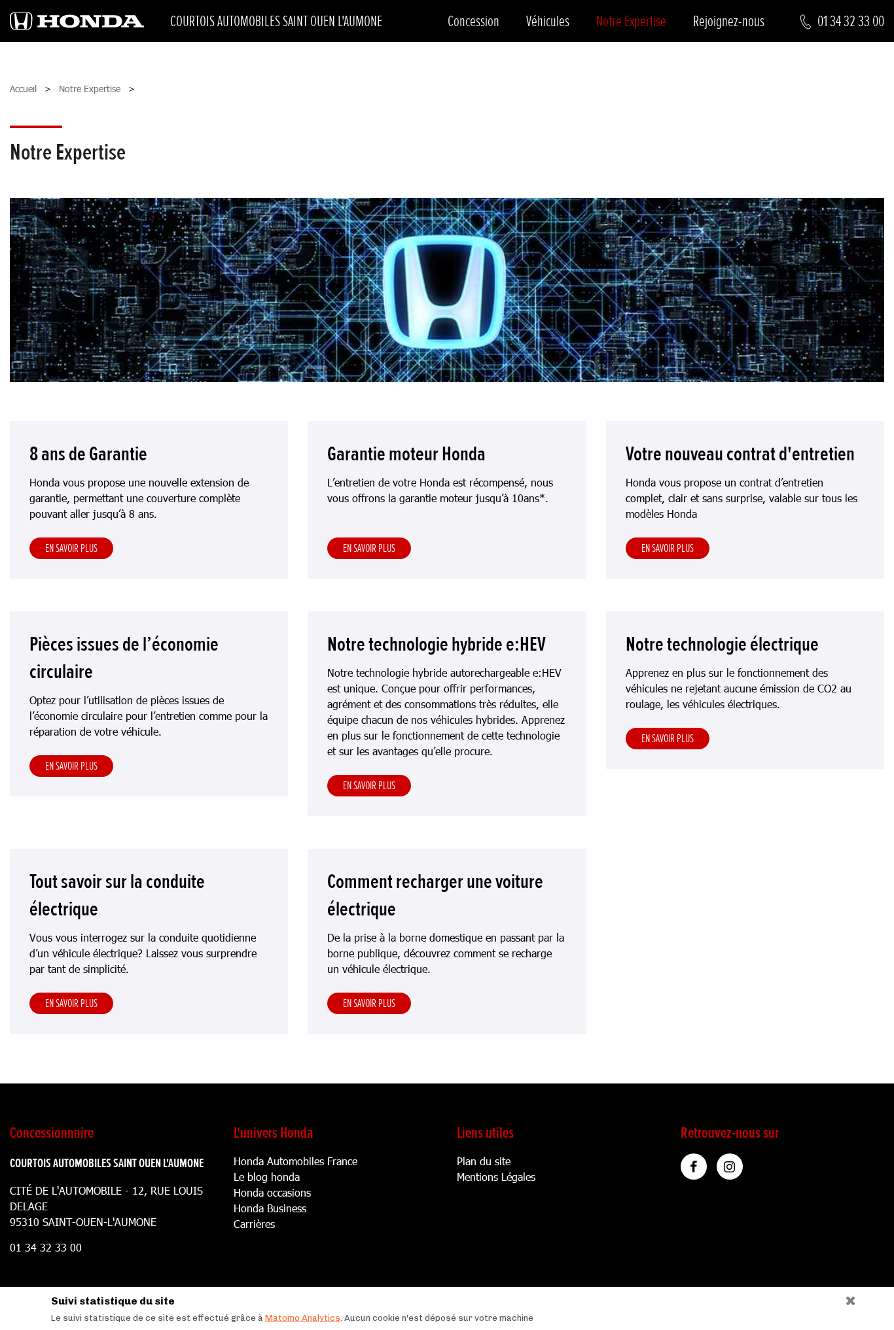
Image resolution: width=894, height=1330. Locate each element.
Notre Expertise (631, 21)
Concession (473, 21)
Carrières (254, 1224)
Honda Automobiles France (295, 1161)
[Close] (846, 1297)
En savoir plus (71, 548)
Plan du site (483, 1161)
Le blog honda (267, 1176)
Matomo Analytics (302, 1318)
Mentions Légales (496, 1176)
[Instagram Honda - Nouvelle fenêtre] (730, 1166)
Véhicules (547, 21)
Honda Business (270, 1208)
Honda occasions (272, 1192)
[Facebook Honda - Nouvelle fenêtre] (694, 1166)
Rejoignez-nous (728, 21)
